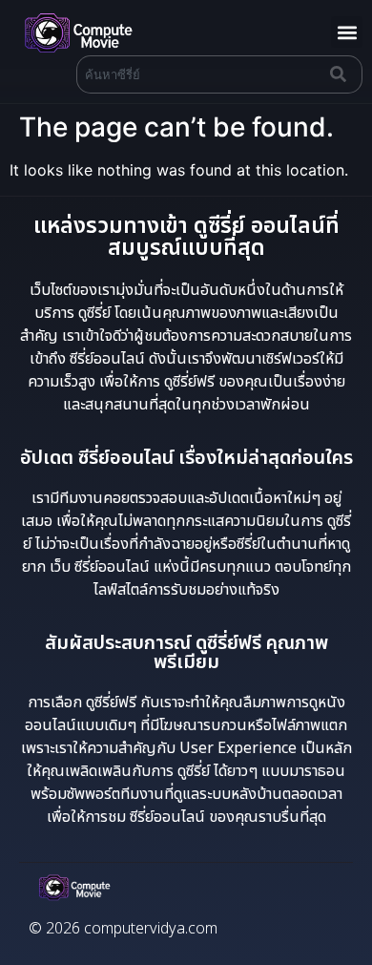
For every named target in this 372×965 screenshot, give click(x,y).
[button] (346, 32)
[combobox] (199, 74)
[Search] (342, 74)
